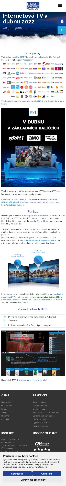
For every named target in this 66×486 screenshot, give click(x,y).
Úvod (5, 27)
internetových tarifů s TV (44, 57)
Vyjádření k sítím (40, 423)
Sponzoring (6, 412)
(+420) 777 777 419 (11, 451)
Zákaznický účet (40, 402)
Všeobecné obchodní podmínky (46, 412)
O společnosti (7, 406)
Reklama (5, 416)
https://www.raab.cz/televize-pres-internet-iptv (38, 202)
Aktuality (18, 27)
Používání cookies (40, 426)
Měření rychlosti (40, 419)
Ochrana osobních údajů (43, 416)
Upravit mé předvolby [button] (33, 479)
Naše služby (6, 402)
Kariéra (4, 409)
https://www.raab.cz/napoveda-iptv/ (31, 380)
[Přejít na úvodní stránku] (49, 446)
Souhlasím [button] (17, 473)
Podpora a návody (41, 406)
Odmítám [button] (46, 473)
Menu (60, 3)
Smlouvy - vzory (40, 409)
